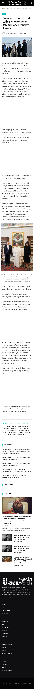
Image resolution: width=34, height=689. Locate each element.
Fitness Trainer (7, 670)
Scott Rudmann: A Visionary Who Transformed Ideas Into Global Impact (22, 537)
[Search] (31, 3)
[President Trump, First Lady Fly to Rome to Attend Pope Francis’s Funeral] (17, 47)
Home (3, 8)
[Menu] (3, 3)
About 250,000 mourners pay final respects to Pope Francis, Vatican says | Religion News (9, 430)
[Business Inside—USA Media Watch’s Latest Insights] (17, 3)
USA (4, 13)
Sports (4, 661)
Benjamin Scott (12, 33)
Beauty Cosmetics (8, 644)
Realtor (4, 636)
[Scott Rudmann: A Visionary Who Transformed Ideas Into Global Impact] (7, 537)
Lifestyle (5, 613)
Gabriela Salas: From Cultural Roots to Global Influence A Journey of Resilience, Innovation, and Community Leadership (16, 451)
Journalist (5, 633)
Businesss (5, 621)
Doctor (4, 647)
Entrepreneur (6, 627)
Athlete (4, 664)
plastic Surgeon (7, 653)
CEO (3, 624)
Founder (4, 630)
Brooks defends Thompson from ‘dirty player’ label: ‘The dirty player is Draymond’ (24, 430)
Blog (8, 8)
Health (4, 650)
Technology (6, 610)
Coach (4, 667)
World (4, 607)
